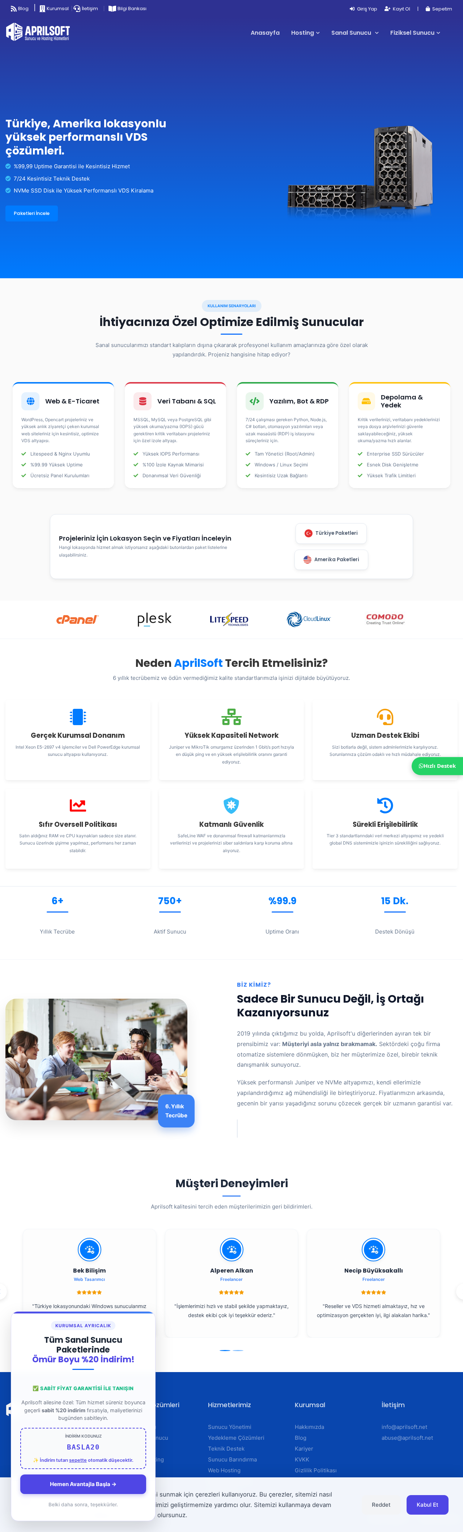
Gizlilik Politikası (316, 1470)
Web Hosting (137, 1448)
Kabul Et (427, 1504)
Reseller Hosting (142, 1459)
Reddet (381, 1504)
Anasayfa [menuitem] (265, 33)
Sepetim (441, 8)
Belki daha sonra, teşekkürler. (83, 1504)
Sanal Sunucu (138, 1426)
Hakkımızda (309, 1426)
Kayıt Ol (401, 8)
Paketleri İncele (32, 213)
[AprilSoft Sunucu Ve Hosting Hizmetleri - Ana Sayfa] (40, 33)
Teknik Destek (226, 1448)
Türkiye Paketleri (336, 533)
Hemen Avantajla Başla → (83, 1484)
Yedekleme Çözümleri (236, 1437)
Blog (300, 1437)
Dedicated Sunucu (144, 1437)
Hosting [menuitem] (302, 33)
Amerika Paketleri (336, 559)
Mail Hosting (137, 1470)
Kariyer (304, 1448)
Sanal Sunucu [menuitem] (352, 33)
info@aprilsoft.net (404, 1426)
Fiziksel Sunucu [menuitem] (412, 33)
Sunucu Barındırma (232, 1459)
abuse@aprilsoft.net (407, 1437)
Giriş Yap (366, 8)
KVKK (302, 1459)
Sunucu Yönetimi (229, 1426)
